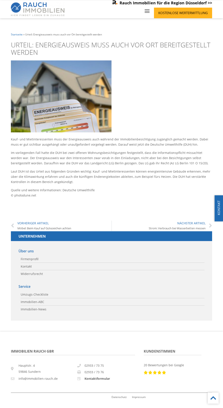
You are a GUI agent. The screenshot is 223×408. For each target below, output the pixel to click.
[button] (147, 11)
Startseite (17, 34)
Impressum (139, 397)
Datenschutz (119, 397)
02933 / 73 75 (94, 365)
